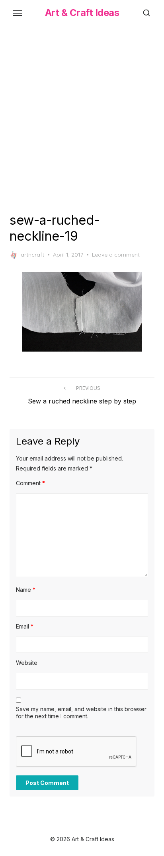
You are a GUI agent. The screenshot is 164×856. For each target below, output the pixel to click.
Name (25, 589)
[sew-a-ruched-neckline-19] (82, 312)
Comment (30, 483)
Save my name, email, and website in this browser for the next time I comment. (81, 713)
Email (24, 626)
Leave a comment (116, 254)
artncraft (32, 254)
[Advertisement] (82, 117)
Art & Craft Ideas (82, 12)
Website (26, 662)
